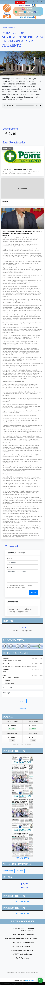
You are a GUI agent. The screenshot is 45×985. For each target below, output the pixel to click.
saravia (5, 201)
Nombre (9, 559)
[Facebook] (34, 2)
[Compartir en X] (10, 133)
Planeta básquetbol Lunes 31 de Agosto (17, 169)
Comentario (10, 568)
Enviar (33, 592)
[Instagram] (38, 2)
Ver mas (19, 871)
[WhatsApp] (27, 2)
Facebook (22, 708)
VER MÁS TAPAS (22, 858)
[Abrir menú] (4, 21)
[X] (31, 2)
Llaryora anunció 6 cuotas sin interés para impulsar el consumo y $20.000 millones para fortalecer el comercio (22, 233)
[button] (13, 2)
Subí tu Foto (8, 871)
